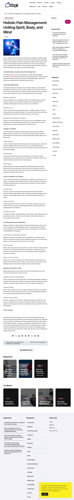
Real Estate (55, 134)
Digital (54, 97)
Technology (55, 147)
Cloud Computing (57, 89)
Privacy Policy (53, 430)
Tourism (54, 151)
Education (46, 2)
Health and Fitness (9, 18)
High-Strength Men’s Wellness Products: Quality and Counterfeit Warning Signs (61, 49)
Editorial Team (27, 350)
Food (53, 110)
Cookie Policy (56, 490)
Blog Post (44, 6)
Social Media (56, 143)
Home (5, 13)
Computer (55, 93)
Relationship (32, 6)
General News (56, 118)
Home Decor (55, 126)
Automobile (32, 2)
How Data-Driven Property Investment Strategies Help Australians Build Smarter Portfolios (60, 57)
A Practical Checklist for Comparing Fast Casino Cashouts (59, 34)
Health (6, 36)
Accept (45, 494)
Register (51, 6)
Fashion (53, 2)
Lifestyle (59, 2)
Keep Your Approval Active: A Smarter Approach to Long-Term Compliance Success (60, 41)
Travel (54, 155)
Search (54, 18)
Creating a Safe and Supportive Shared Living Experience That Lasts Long (61, 65)
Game (54, 114)
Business (39, 2)
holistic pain (13, 74)
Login (39, 6)
